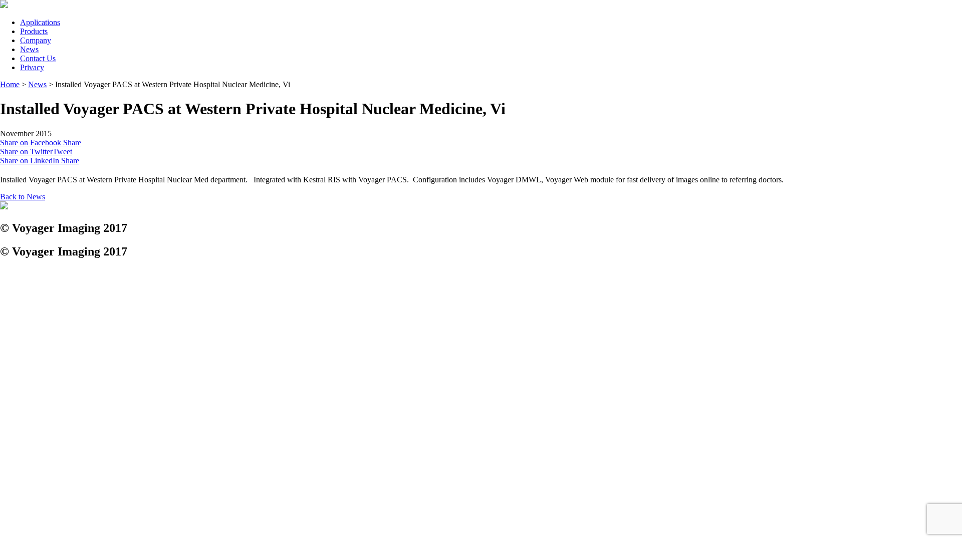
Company (35, 40)
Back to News (22, 196)
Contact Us (38, 58)
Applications (40, 22)
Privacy (32, 67)
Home (10, 84)
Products (34, 31)
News (29, 49)
